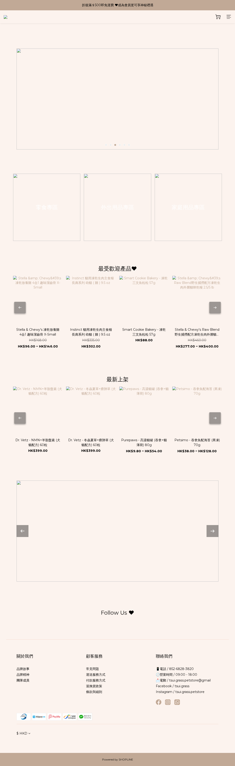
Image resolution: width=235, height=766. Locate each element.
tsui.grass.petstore (189, 692)
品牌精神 (23, 675)
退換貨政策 (94, 686)
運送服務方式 (95, 675)
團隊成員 (23, 680)
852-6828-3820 (181, 669)
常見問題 (92, 669)
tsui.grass (182, 686)
